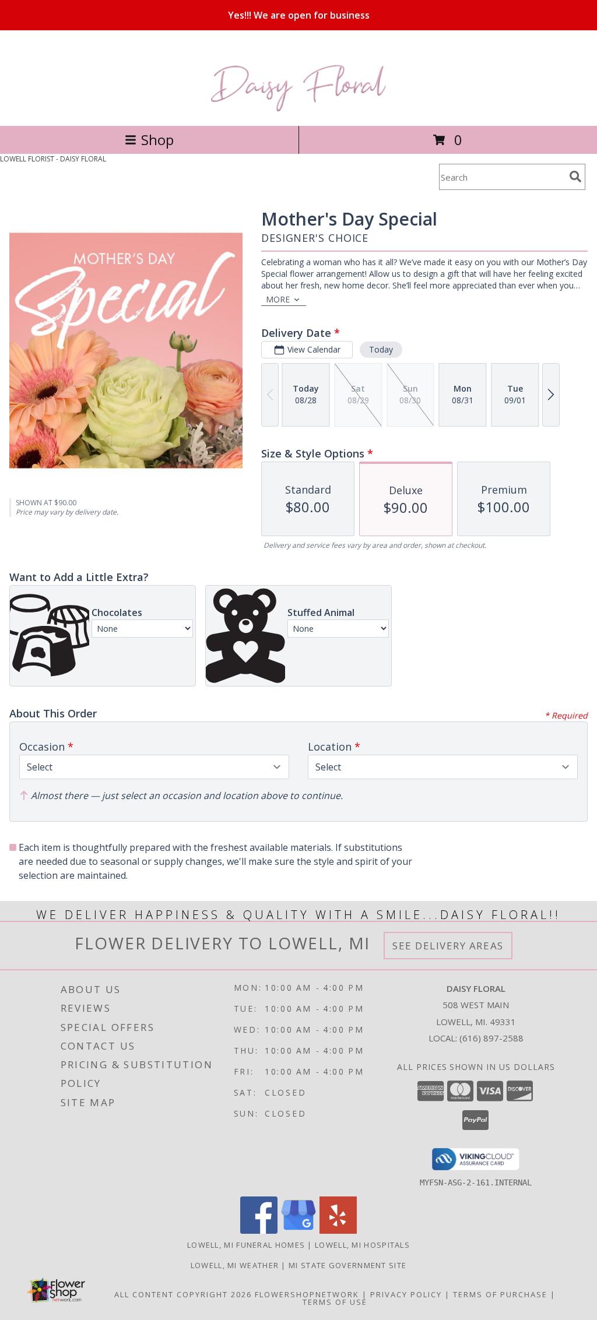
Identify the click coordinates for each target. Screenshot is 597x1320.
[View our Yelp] (338, 1230)
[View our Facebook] (259, 1230)
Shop (157, 139)
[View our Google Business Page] (298, 1230)
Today (381, 349)
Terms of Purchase (500, 1294)
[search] (575, 176)
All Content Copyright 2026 (183, 1294)
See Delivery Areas (448, 945)
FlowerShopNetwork (307, 1294)
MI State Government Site (347, 1265)
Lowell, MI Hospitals (362, 1245)
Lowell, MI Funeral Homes (246, 1245)
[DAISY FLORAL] (299, 108)
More (278, 299)
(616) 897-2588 (491, 1038)
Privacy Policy (406, 1294)
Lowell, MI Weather (235, 1265)
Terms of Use (335, 1302)
